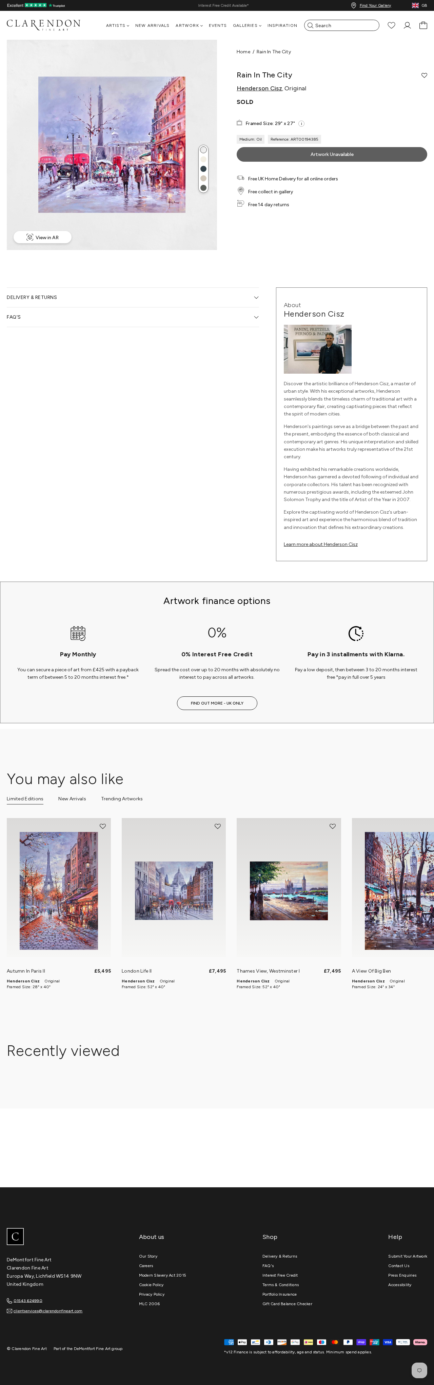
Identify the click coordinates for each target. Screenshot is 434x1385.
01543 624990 (28, 1300)
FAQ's (268, 1266)
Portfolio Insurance (279, 1294)
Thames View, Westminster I (268, 971)
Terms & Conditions (280, 1285)
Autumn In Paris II (26, 971)
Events (218, 25)
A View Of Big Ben (371, 971)
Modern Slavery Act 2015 (162, 1275)
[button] (203, 149)
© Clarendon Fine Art (27, 1348)
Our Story (148, 1256)
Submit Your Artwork (407, 1256)
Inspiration (282, 25)
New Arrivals (152, 25)
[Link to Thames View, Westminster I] (289, 891)
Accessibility (399, 1285)
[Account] (407, 25)
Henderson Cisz (259, 88)
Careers (146, 1266)
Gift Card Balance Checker (287, 1304)
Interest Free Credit (280, 1275)
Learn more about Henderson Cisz (321, 544)
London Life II (137, 971)
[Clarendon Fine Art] (57, 1237)
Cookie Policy (151, 1285)
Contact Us (398, 1266)
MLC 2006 (149, 1304)
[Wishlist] (391, 25)
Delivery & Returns (279, 1256)
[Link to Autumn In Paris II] (59, 891)
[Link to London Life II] (174, 891)
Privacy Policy (151, 1294)
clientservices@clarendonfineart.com (48, 1311)
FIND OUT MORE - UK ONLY (217, 703)
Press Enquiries (402, 1275)
